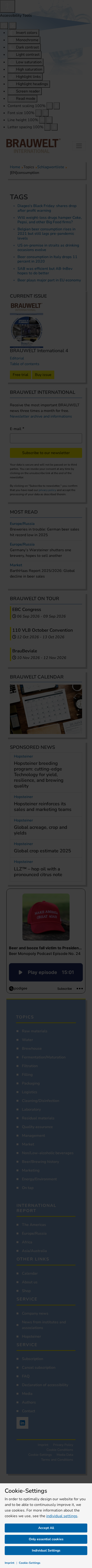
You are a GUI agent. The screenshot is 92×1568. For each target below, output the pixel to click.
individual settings (61, 1516)
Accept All (46, 1528)
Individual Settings (46, 1550)
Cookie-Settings (29, 1563)
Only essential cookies (46, 1539)
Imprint (9, 1563)
